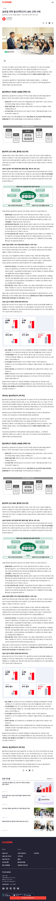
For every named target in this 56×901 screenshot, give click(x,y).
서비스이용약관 (13, 884)
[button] (52, 2)
